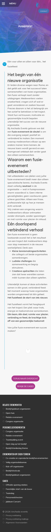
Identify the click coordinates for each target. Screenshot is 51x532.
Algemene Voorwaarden (16, 522)
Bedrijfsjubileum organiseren (18, 409)
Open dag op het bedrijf (16, 444)
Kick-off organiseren (15, 466)
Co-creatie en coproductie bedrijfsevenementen (27, 458)
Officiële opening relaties (16, 485)
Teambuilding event (14, 439)
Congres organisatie (14, 421)
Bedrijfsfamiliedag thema (17, 448)
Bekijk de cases (25, 386)
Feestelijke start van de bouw (19, 489)
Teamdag (10, 493)
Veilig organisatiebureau (16, 462)
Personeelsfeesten (14, 497)
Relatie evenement (14, 417)
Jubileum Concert (13, 501)
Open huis (10, 413)
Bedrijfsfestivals (13, 470)
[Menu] (3, 3)
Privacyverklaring (13, 515)
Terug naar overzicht (25, 378)
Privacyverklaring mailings (17, 519)
